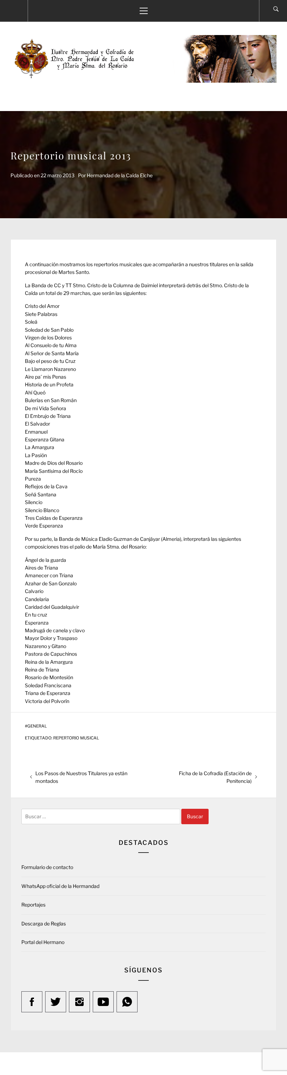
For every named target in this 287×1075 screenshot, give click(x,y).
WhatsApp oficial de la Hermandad (60, 886)
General (37, 726)
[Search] (276, 9)
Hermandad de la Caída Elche (120, 175)
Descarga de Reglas (43, 923)
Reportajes (33, 905)
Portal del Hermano (42, 942)
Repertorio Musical (76, 738)
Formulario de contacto (47, 867)
